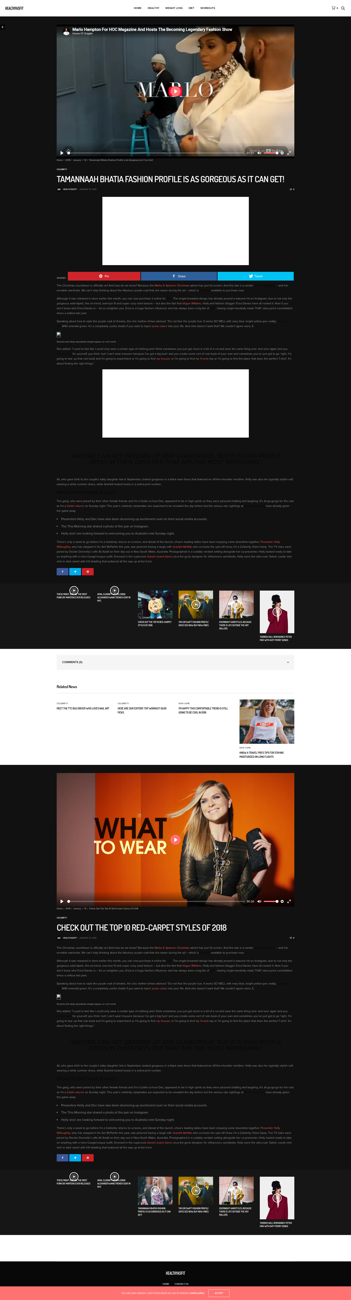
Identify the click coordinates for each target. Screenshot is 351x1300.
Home (138, 8)
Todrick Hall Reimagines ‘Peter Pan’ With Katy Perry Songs (276, 638)
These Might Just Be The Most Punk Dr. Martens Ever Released (73, 596)
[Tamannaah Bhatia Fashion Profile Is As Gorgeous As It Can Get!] (155, 1191)
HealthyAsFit (70, 189)
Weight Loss (174, 8)
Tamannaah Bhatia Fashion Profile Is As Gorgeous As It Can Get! (154, 1211)
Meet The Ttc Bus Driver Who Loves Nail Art (83, 708)
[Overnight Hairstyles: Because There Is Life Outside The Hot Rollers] (236, 604)
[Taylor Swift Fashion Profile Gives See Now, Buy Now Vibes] (196, 604)
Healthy (153, 8)
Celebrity (62, 169)
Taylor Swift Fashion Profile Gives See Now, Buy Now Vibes (194, 623)
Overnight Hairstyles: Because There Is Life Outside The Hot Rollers (235, 625)
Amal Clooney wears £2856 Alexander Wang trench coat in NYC (113, 597)
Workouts (207, 8)
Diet (191, 8)
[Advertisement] (136, 235)
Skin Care (184, 704)
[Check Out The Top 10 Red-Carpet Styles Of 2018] (155, 604)
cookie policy (196, 1293)
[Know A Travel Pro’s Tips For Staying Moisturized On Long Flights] (266, 721)
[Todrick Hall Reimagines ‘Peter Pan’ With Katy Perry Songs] (277, 612)
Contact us (181, 1284)
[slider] (155, 153)
